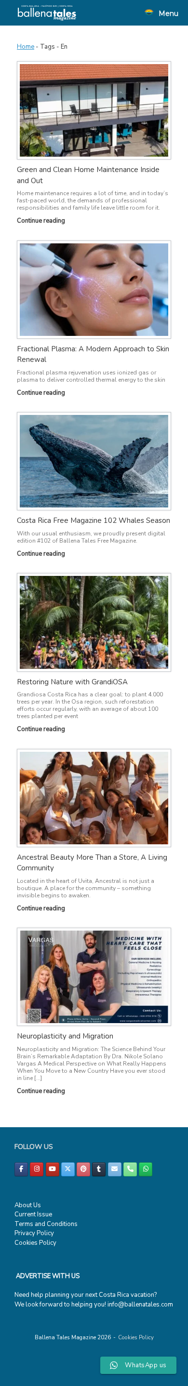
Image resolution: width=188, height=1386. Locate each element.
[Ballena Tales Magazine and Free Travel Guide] (47, 13)
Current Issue (33, 1214)
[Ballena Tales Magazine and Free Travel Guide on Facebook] (21, 1169)
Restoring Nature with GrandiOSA (72, 682)
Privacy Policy (34, 1233)
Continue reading (42, 220)
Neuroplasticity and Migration (65, 1036)
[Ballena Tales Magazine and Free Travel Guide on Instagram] (36, 1169)
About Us (27, 1205)
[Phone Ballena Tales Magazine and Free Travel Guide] (130, 1169)
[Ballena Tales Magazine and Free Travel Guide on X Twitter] (68, 1169)
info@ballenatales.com (140, 1304)
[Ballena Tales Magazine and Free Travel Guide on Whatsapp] (145, 1169)
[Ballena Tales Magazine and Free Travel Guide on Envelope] (114, 1169)
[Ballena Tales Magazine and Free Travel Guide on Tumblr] (99, 1169)
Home (25, 46)
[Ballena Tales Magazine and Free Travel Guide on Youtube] (52, 1169)
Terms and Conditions (46, 1224)
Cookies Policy (35, 1243)
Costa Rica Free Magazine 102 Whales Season (93, 520)
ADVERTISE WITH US (48, 1276)
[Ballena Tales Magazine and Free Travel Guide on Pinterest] (83, 1169)
